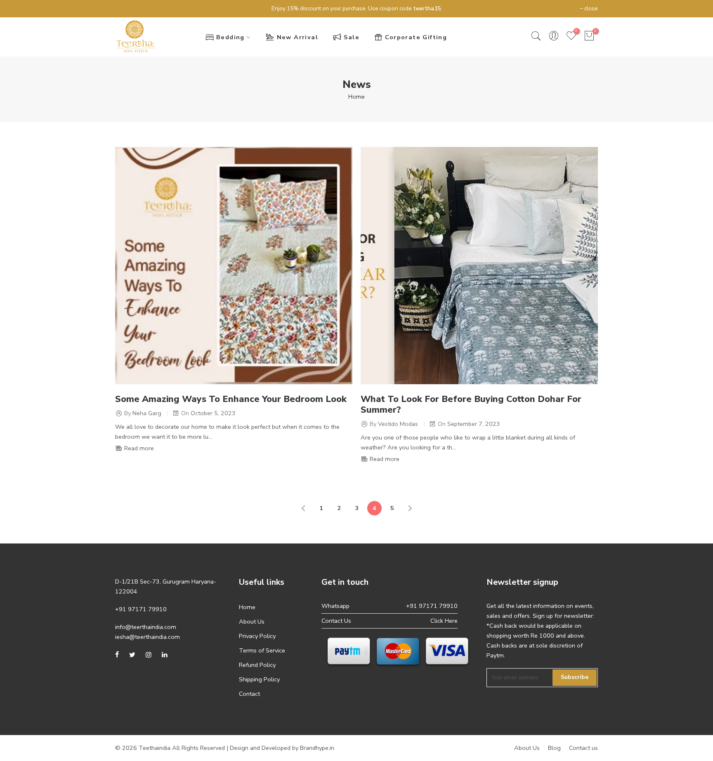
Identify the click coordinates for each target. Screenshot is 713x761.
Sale (351, 37)
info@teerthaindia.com (145, 627)
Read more (138, 448)
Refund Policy (257, 665)
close (126, 8)
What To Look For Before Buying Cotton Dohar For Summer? (471, 404)
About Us (251, 621)
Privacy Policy (257, 636)
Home (356, 96)
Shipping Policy (259, 679)
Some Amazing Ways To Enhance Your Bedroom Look (231, 399)
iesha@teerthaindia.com (147, 637)
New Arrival (297, 37)
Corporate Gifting (416, 37)
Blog (554, 748)
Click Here (444, 621)
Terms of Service (262, 650)
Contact (249, 694)
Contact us (583, 748)
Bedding (230, 37)
